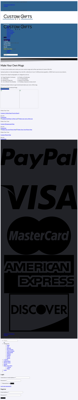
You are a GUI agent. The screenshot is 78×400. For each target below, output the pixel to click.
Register (3, 398)
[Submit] (4, 342)
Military (9, 35)
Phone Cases (7, 45)
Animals (9, 29)
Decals (5, 47)
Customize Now (5, 89)
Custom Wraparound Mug (7, 124)
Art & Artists (10, 30)
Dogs (8, 26)
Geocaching (10, 33)
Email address (5, 392)
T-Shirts (6, 41)
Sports (8, 39)
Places (8, 38)
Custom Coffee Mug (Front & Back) (10, 113)
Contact (6, 6)
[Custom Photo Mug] (16, 129)
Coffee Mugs (7, 43)
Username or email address (8, 377)
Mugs (8, 52)
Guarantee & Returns (9, 4)
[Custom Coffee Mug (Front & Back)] (19, 108)
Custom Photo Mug (6, 135)
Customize (3, 117)
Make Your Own (8, 49)
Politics (9, 36)
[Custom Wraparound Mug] (17, 118)
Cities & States (10, 32)
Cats (8, 27)
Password (4, 380)
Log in (12, 383)
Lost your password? (6, 386)
